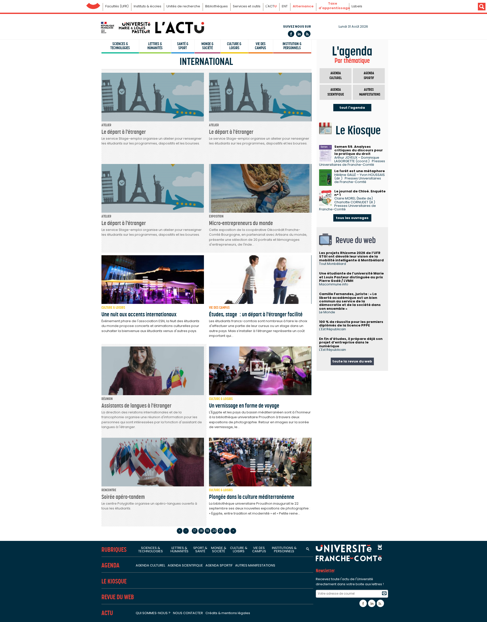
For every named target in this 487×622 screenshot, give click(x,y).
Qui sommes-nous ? (153, 613)
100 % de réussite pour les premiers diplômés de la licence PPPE (351, 323)
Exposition (216, 216)
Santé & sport (182, 46)
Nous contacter (188, 613)
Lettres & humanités (155, 46)
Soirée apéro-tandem (123, 496)
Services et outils (246, 6)
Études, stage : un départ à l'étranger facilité (256, 314)
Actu (107, 613)
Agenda (110, 565)
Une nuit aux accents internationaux (139, 314)
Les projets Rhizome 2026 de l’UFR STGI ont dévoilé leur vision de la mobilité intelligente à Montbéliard (351, 256)
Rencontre (108, 490)
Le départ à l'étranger (123, 131)
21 (220, 530)
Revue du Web (117, 597)
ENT (285, 6)
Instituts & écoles (147, 6)
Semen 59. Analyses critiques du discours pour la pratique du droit (358, 150)
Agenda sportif (369, 75)
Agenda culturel (335, 75)
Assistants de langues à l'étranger (136, 405)
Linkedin (299, 34)
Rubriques (114, 549)
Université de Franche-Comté (93, 4)
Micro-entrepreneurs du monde (241, 223)
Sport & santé (200, 549)
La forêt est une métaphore (359, 171)
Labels (357, 6)
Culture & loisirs (234, 46)
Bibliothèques (216, 6)
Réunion (107, 399)
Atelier (106, 125)
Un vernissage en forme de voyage (244, 405)
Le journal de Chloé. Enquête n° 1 (360, 193)
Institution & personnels (292, 46)
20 (214, 530)
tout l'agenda (352, 107)
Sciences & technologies (120, 46)
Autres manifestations (369, 92)
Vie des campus (260, 46)
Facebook (291, 34)
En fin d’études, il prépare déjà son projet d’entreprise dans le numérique (350, 342)
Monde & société (207, 46)
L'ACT (271, 6)
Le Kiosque (114, 581)
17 (194, 530)
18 (201, 530)
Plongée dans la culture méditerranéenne (251, 496)
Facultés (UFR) (117, 6)
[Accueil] (152, 27)
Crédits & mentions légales (227, 613)
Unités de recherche (183, 6)
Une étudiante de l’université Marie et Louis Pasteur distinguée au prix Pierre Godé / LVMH (351, 277)
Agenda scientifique (335, 92)
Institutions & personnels (284, 549)
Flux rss (307, 34)
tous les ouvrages (352, 217)
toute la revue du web (352, 361)
